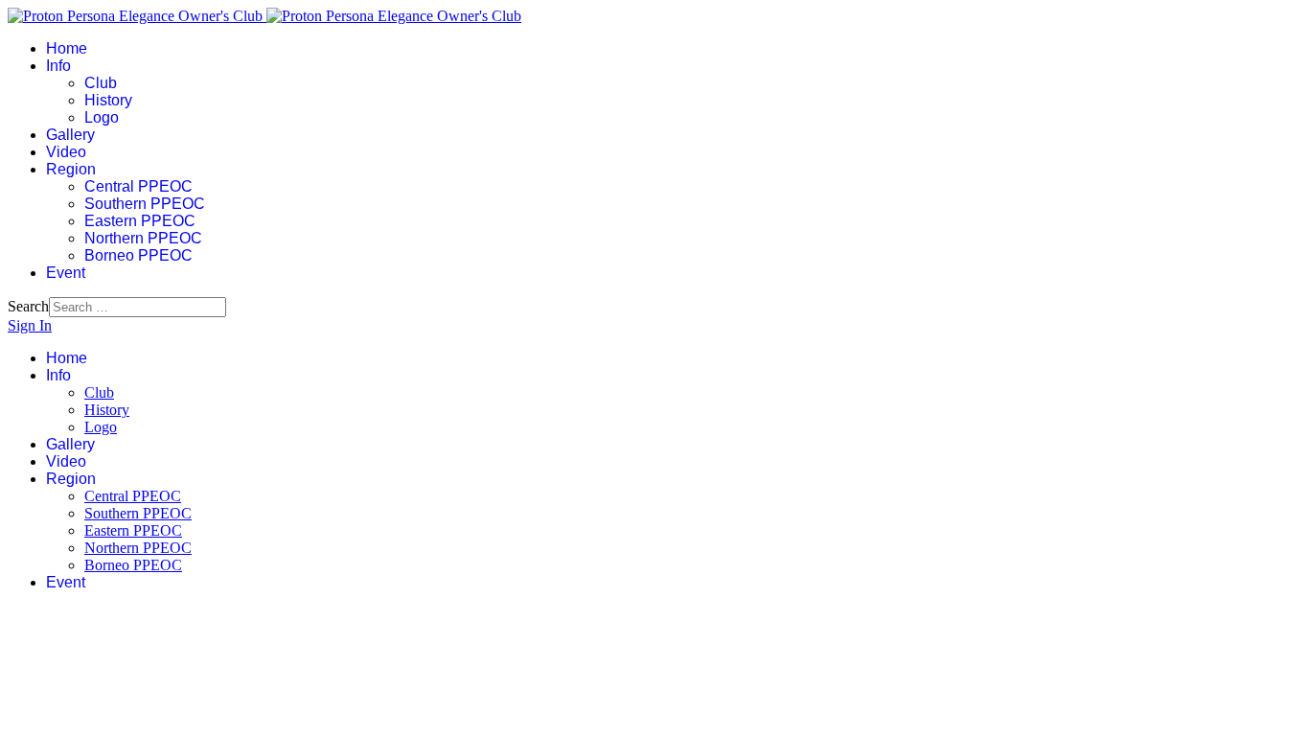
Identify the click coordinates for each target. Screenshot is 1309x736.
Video (66, 152)
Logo (101, 117)
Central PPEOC (138, 186)
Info (58, 66)
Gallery (70, 134)
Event (65, 272)
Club (100, 83)
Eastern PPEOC (139, 221)
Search (28, 306)
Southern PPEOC (144, 204)
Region (71, 169)
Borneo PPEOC (138, 255)
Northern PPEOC (143, 238)
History (108, 100)
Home (66, 48)
